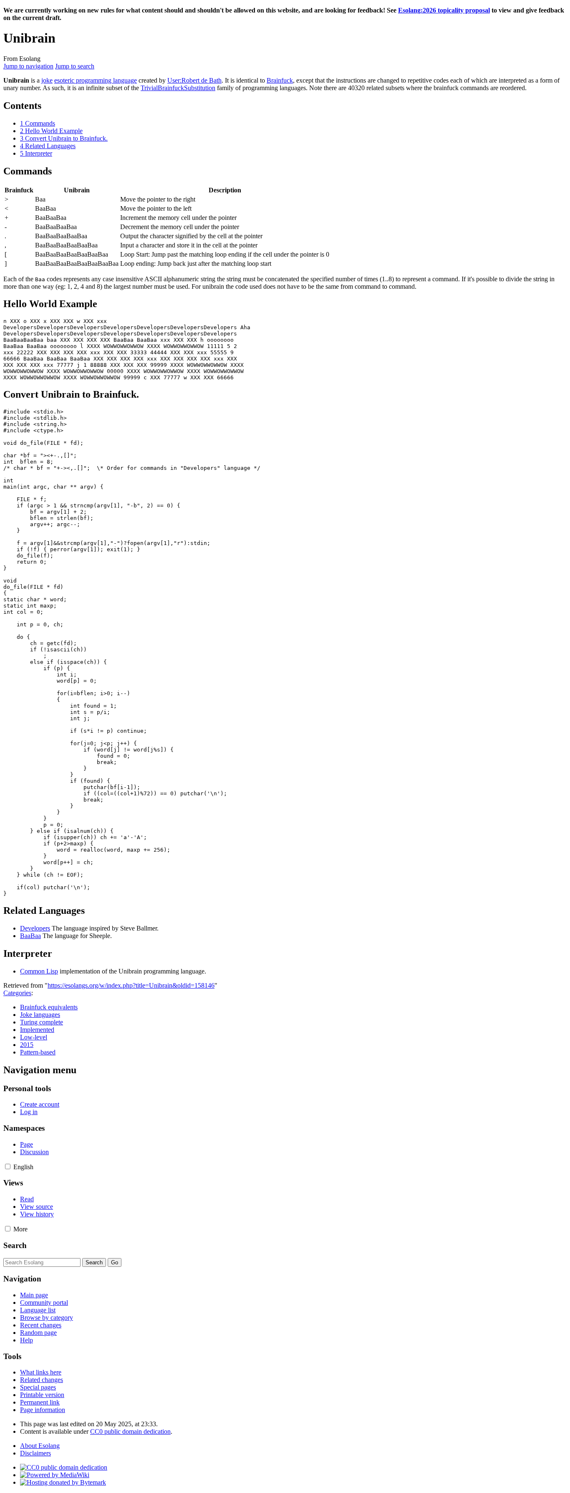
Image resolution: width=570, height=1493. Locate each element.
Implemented (37, 1029)
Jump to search (74, 66)
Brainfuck (280, 80)
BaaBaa (30, 935)
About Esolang (40, 1445)
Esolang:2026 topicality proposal (444, 10)
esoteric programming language (95, 80)
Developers (35, 928)
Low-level (33, 1037)
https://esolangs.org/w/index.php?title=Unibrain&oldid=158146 (131, 985)
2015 (26, 1044)
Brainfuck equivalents (49, 1007)
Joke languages (40, 1014)
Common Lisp (39, 971)
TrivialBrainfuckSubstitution (178, 87)
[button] (7, 1166)
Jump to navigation (28, 66)
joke (47, 80)
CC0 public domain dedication (130, 1431)
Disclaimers (35, 1453)
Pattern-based (37, 1052)
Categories (17, 992)
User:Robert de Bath (194, 80)
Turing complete (41, 1022)
